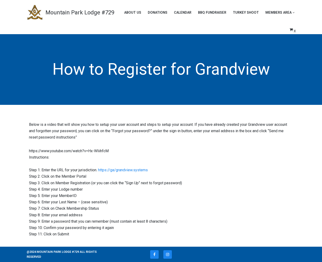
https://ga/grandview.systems (123, 170)
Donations (157, 13)
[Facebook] (154, 254)
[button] (293, 12)
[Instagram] (167, 254)
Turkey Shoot (246, 13)
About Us (132, 13)
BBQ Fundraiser (212, 13)
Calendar (182, 13)
